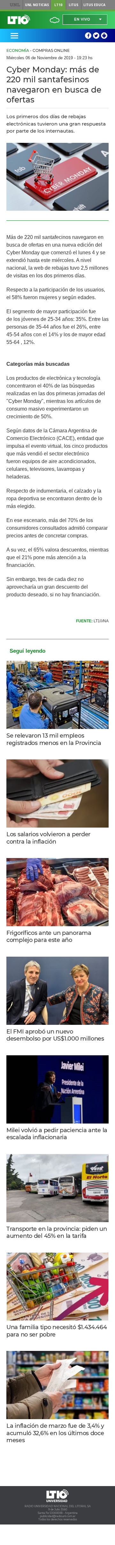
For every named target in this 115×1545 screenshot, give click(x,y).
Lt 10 (19, 19)
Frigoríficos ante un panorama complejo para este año (48, 936)
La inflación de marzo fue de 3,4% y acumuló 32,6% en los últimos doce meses (55, 1433)
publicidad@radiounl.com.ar (57, 1516)
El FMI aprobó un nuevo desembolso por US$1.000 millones (55, 1035)
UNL (15, 5)
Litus (73, 5)
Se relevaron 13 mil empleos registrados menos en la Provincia (53, 739)
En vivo (82, 19)
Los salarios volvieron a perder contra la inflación (48, 838)
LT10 (58, 5)
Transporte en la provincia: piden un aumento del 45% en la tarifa (56, 1232)
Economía (17, 50)
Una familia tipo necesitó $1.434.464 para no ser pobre (56, 1331)
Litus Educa (94, 5)
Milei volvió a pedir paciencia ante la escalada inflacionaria (56, 1134)
